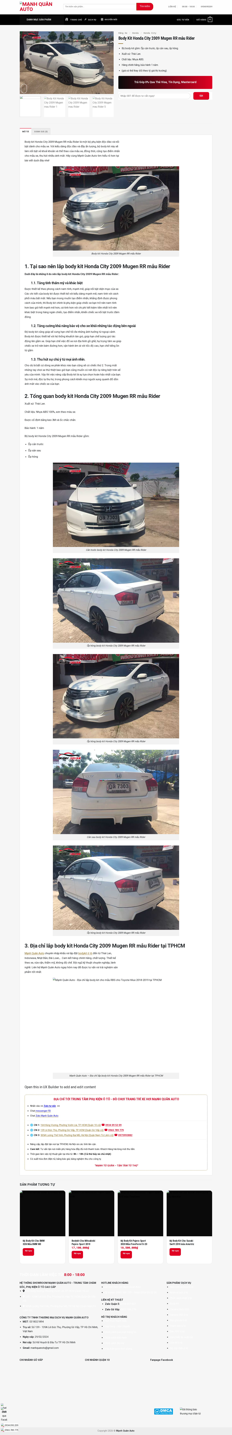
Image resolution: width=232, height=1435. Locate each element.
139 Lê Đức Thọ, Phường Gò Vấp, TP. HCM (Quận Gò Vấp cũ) (72, 1130)
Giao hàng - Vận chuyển (117, 1326)
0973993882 (125, 1135)
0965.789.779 (11, 1430)
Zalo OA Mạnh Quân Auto (127, 1286)
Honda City (150, 32)
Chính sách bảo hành (115, 1337)
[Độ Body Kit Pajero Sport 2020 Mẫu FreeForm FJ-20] (140, 1213)
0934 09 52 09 (113, 1125)
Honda (135, 32)
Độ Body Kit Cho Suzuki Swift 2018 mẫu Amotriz (182, 1242)
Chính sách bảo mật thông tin (120, 1332)
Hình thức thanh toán (115, 1320)
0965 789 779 (116, 1130)
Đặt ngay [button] (77, 1253)
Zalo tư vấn (50, 1105)
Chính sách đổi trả (114, 1343)
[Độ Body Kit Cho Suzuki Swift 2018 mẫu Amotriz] (189, 1213)
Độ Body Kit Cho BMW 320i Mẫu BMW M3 (34, 1242)
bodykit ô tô (85, 953)
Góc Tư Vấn (183, 20)
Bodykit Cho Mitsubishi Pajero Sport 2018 (83, 1242)
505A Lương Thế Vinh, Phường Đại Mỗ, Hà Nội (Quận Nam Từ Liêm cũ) (77, 1135)
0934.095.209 (11, 1425)
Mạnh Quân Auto (34, 953)
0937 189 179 (128, 1309)
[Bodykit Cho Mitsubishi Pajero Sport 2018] (91, 1213)
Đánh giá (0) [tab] (41, 131)
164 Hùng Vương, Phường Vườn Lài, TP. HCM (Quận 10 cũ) (71, 1125)
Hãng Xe (122, 32)
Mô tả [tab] (25, 131)
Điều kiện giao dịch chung (118, 1348)
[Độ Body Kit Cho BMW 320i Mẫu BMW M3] (42, 1213)
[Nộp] (144, 6)
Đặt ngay (28, 1251)
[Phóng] (24, 88)
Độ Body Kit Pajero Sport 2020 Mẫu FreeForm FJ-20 (134, 1242)
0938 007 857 (128, 1303)
